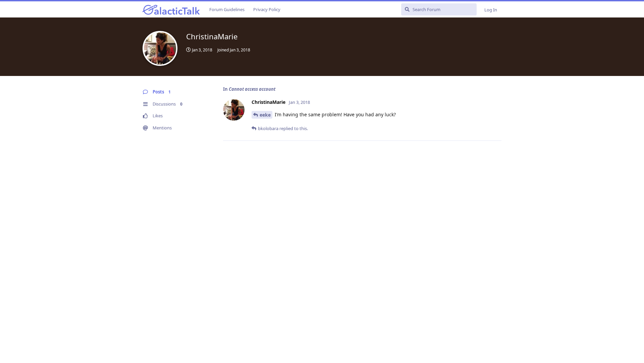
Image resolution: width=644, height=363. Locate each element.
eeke (265, 115)
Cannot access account (252, 89)
